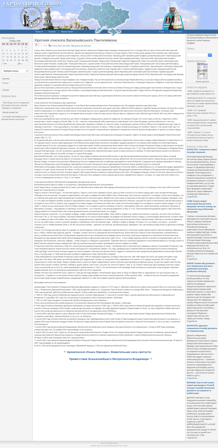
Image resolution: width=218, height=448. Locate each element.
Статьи (5, 83)
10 (3, 53)
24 (3, 60)
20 (15, 57)
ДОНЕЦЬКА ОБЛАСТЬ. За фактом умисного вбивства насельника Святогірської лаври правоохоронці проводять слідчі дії (202, 102)
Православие (67, 32)
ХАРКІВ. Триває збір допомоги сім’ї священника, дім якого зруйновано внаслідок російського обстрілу (201, 267)
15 (23, 53)
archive (54, 45)
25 (7, 60)
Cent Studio (123, 446)
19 (11, 57)
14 (19, 53)
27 (15, 60)
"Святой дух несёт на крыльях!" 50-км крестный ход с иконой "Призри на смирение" (15, 105)
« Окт (4, 63)
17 (3, 57)
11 (7, 53)
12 (11, 53)
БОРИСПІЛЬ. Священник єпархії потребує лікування (202, 150)
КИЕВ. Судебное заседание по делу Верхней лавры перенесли (201, 92)
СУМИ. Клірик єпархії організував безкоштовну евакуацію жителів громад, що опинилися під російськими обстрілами (201, 206)
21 (19, 57)
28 (19, 60)
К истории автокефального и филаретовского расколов (14, 118)
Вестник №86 (64, 45)
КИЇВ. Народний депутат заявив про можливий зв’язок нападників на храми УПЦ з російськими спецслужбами (202, 124)
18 (7, 57)
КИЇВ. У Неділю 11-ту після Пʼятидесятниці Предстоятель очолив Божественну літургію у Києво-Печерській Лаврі (200, 136)
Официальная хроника (81, 45)
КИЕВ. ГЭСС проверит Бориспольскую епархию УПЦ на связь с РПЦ (201, 113)
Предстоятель (176, 32)
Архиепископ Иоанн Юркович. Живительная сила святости (109, 352)
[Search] (210, 55)
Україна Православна (32, 3)
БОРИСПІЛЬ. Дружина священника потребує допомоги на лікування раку (202, 328)
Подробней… (192, 196)
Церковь (6, 78)
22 (23, 57)
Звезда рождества (10, 112)
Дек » (20, 63)
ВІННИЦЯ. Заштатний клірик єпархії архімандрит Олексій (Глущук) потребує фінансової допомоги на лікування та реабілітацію (201, 387)
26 (11, 60)
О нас (161, 32)
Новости (39, 32)
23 (26, 57)
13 (15, 53)
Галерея (5, 90)
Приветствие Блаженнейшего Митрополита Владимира (109, 359)
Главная (52, 32)
